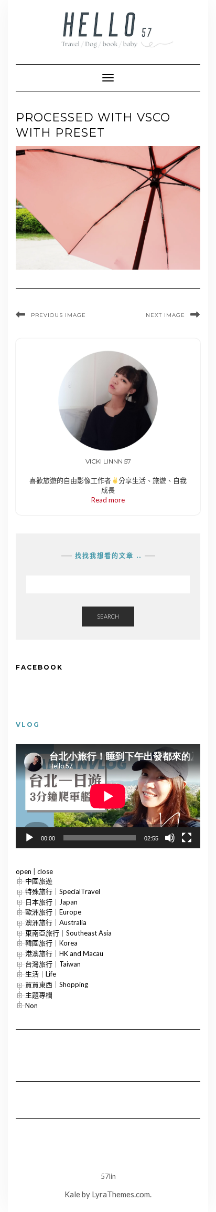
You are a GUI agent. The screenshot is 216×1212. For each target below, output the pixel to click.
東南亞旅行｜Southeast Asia (68, 933)
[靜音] (170, 838)
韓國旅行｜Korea (51, 943)
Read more (108, 500)
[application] (108, 796)
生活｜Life (40, 974)
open (23, 871)
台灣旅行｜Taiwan (53, 964)
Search (108, 616)
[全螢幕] (186, 838)
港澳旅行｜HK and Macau (64, 953)
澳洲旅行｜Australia (56, 922)
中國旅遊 (38, 881)
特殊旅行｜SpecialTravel (62, 891)
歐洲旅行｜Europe (53, 912)
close (45, 871)
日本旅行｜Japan (51, 902)
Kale (72, 1194)
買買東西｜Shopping (56, 984)
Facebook (39, 667)
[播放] (29, 838)
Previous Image (58, 315)
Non (31, 1005)
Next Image (165, 315)
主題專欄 (38, 995)
